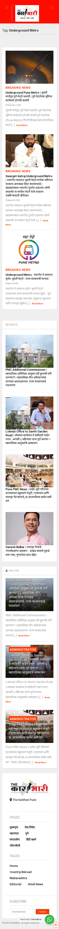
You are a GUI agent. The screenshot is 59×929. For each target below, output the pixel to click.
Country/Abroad (21, 872)
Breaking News (18, 87)
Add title (13, 570)
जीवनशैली (15, 845)
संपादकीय (15, 839)
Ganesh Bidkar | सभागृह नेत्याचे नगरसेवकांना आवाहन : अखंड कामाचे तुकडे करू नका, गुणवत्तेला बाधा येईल (27, 550)
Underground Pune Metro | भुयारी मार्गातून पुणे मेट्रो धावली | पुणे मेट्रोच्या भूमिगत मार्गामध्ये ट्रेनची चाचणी (29, 96)
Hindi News (35, 884)
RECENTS (12, 324)
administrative (23, 649)
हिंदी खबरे (31, 839)
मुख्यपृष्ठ (14, 827)
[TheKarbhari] (25, 13)
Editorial (15, 884)
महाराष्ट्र (14, 833)
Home (14, 866)
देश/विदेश (30, 827)
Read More (22, 125)
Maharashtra (18, 878)
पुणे (27, 833)
